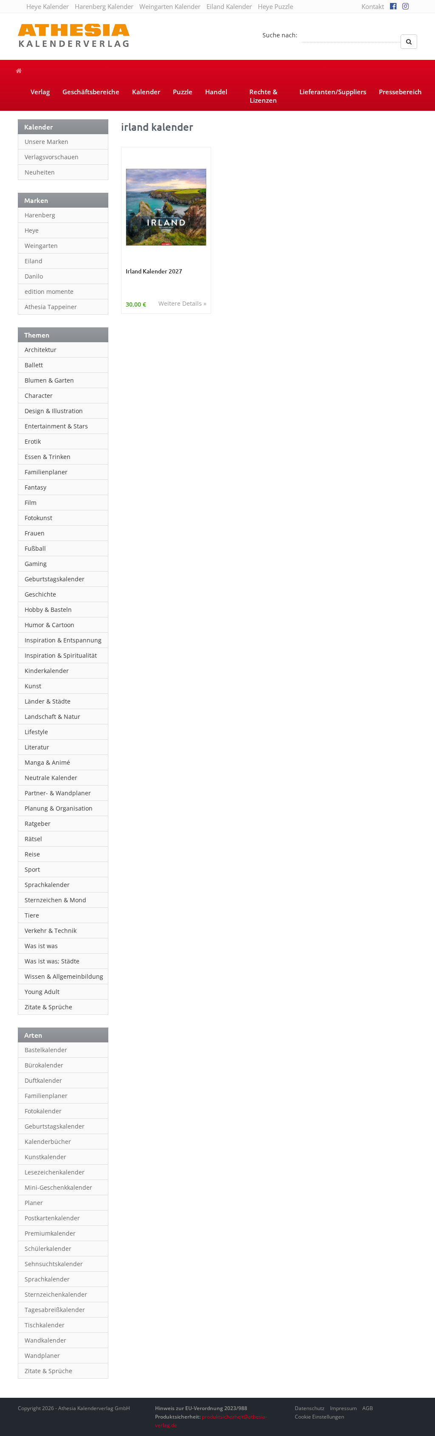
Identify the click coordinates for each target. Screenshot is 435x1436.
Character (39, 395)
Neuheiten (40, 172)
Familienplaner (46, 472)
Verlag (40, 91)
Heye (32, 230)
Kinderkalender (47, 671)
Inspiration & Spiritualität (61, 655)
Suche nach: (280, 35)
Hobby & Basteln (48, 609)
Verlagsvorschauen (52, 157)
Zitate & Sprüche (48, 1007)
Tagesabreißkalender (55, 1310)
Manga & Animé (47, 762)
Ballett (34, 365)
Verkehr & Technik (50, 930)
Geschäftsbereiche (90, 91)
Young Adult (42, 992)
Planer (34, 1203)
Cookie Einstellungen (319, 1416)
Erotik (33, 441)
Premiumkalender (50, 1233)
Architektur (40, 350)
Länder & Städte (48, 701)
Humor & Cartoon (49, 625)
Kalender (146, 91)
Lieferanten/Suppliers (332, 91)
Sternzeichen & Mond (55, 900)
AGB (367, 1408)
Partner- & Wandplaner (58, 793)
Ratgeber (38, 823)
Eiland (33, 261)
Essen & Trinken (48, 457)
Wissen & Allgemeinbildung (64, 976)
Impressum (343, 1408)
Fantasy (35, 487)
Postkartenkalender (52, 1218)
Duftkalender (43, 1080)
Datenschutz (310, 1408)
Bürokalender (44, 1065)
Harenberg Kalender (104, 6)
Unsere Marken (46, 142)
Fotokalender (43, 1111)
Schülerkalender (48, 1249)
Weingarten (41, 246)
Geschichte (40, 594)
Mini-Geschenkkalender (58, 1187)
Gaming (36, 564)
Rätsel (33, 839)
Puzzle (182, 91)
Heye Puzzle (275, 6)
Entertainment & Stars (56, 426)
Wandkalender (45, 1340)
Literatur (37, 747)
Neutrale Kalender (51, 778)
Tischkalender (45, 1325)
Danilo (34, 276)
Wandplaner (42, 1356)
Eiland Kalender (229, 6)
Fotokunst (38, 518)
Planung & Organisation (59, 808)
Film (31, 502)
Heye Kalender (47, 6)
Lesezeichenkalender (55, 1172)
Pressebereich (400, 91)
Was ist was (41, 946)
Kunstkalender (45, 1157)
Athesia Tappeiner (51, 307)
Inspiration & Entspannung (63, 640)
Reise (32, 854)
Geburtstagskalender (55, 579)
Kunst (33, 686)
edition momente (49, 291)
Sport (32, 869)
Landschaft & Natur (52, 716)
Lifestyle (36, 732)
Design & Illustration (54, 411)
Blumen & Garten (49, 380)
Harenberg (40, 215)
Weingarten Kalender (170, 6)
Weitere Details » (182, 303)
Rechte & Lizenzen (263, 95)
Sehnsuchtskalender (54, 1264)
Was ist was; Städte (52, 961)
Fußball (35, 548)
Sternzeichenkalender (56, 1294)
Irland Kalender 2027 (154, 271)
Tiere (32, 915)
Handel (216, 91)
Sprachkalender (47, 885)
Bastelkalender (46, 1050)
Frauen (35, 533)
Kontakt (373, 6)
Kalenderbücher (48, 1142)
